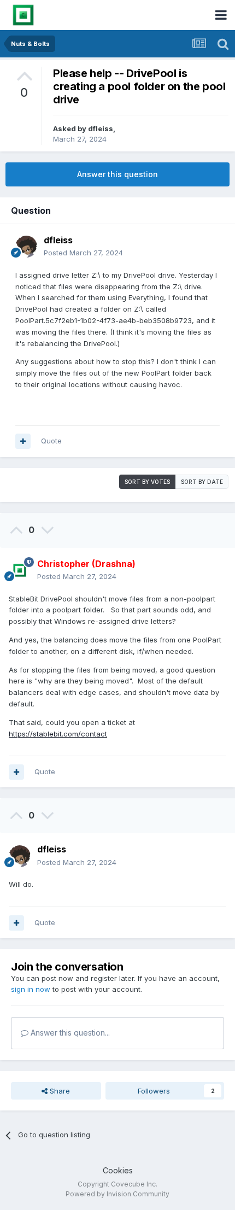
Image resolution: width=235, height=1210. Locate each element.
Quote (51, 440)
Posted (83, 252)
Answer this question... (69, 1032)
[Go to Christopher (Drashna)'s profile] (20, 570)
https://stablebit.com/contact (58, 733)
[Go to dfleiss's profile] (26, 247)
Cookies (118, 1170)
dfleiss (100, 128)
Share (59, 1090)
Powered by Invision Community (117, 1194)
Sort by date (202, 481)
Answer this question (117, 174)
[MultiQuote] (23, 441)
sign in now (30, 989)
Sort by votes (147, 481)
